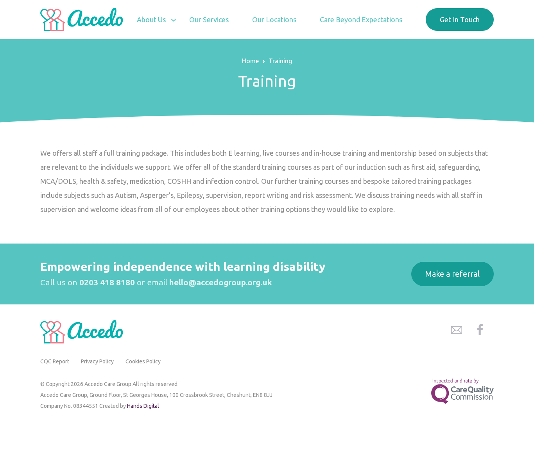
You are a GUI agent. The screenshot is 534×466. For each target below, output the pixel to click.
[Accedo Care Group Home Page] (83, 331)
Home (250, 60)
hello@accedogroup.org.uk (220, 282)
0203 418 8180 (107, 282)
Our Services (209, 19)
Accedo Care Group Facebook (480, 330)
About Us (151, 19)
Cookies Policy (143, 361)
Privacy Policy (97, 361)
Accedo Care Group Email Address (456, 330)
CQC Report (54, 361)
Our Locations (274, 19)
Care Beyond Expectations (361, 19)
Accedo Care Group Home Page (83, 19)
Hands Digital (143, 406)
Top (518, 416)
